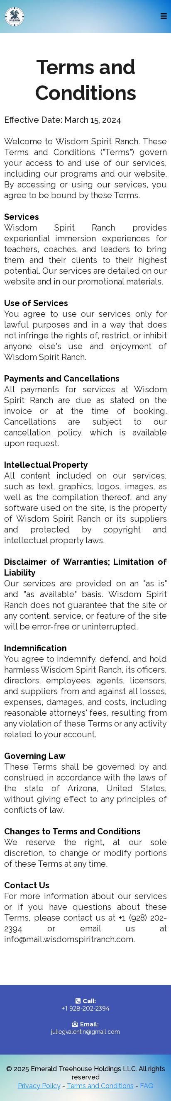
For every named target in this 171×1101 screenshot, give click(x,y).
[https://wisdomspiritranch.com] (14, 16)
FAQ (147, 1086)
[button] (164, 16)
